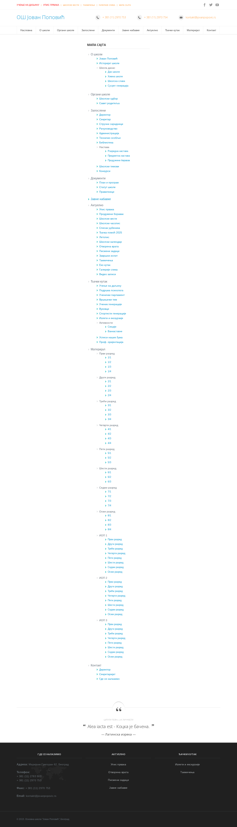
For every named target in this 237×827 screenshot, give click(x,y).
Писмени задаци (109, 251)
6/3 (109, 481)
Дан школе (114, 71)
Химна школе (115, 76)
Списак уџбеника (109, 227)
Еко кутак (104, 264)
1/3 (109, 366)
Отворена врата (109, 246)
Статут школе (107, 187)
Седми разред (116, 567)
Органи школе (65, 30)
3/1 (109, 405)
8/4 (109, 529)
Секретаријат (107, 674)
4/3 (109, 438)
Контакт (211, 30)
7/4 (109, 505)
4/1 (109, 429)
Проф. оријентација (111, 342)
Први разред (115, 539)
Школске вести (71, 5)
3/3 (109, 414)
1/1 (109, 357)
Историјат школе (109, 63)
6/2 (109, 477)
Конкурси (104, 171)
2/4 (109, 395)
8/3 (109, 524)
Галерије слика (107, 5)
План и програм (109, 182)
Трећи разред (115, 548)
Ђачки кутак (172, 30)
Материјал (193, 30)
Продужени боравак (111, 213)
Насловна (26, 30)
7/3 (109, 500)
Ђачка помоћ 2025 (110, 232)
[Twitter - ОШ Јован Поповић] (210, 4)
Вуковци (104, 308)
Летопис (104, 237)
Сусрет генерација (118, 85)
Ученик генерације (110, 304)
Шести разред (115, 562)
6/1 (109, 472)
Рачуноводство (108, 128)
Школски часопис (109, 223)
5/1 (109, 453)
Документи (108, 30)
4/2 (109, 433)
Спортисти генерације (112, 313)
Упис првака (51, 5)
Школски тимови (109, 166)
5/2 (109, 457)
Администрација (109, 133)
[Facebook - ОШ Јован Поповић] (204, 4)
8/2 (109, 520)
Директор (105, 114)
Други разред (115, 544)
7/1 (109, 491)
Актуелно (152, 30)
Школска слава (116, 81)
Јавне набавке (131, 30)
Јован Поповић (108, 58)
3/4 (109, 419)
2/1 (109, 381)
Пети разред (115, 558)
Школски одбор (108, 98)
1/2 (109, 362)
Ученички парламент (112, 294)
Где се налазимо (109, 678)
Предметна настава (119, 155)
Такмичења (89, 5)
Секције (112, 326)
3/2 (109, 409)
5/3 (109, 462)
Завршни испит (108, 255)
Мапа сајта (125, 5)
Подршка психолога (111, 290)
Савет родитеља (109, 103)
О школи (44, 30)
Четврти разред (116, 553)
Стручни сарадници (111, 123)
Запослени (88, 30)
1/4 (109, 371)
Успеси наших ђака (111, 337)
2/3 (109, 390)
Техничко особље (110, 137)
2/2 (109, 386)
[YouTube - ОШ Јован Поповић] (217, 4)
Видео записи (107, 274)
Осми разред (115, 571)
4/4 (109, 443)
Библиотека (106, 142)
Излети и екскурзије (111, 318)
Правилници (106, 191)
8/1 (109, 515)
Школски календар (110, 241)
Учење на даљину (28, 5)
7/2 (109, 496)
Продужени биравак (119, 160)
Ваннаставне (115, 331)
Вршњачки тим (108, 299)
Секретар (105, 119)
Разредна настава (118, 151)
